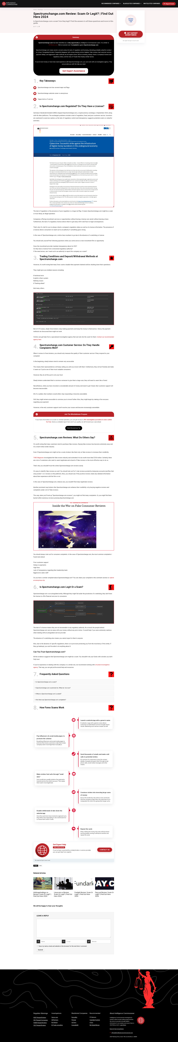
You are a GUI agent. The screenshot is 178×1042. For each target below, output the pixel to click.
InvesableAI (75, 1025)
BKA (40, 865)
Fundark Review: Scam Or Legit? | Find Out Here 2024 (84, 894)
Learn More (123, 1025)
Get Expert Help (59, 844)
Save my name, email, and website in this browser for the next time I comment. (63, 946)
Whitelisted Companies (152, 3)
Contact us (105, 850)
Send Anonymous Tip (73, 428)
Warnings (40, 9)
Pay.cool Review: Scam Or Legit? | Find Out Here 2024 (104, 894)
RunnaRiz (74, 1017)
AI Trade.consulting (57, 1025)
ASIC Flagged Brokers (39, 1017)
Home (35, 9)
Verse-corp (54, 1017)
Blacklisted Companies (131, 3)
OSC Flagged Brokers (39, 1025)
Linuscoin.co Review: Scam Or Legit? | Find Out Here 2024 (63, 894)
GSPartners (54, 1020)
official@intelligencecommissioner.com (122, 1032)
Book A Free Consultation (117, 1029)
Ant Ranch (54, 1022)
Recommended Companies (111, 3)
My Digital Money (95, 1025)
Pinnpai (74, 1020)
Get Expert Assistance (131, 34)
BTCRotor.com (53, 45)
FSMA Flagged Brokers (40, 1022)
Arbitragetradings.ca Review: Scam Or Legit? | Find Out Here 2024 (42, 894)
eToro (91, 1022)
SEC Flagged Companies (40, 1020)
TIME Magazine (38, 458)
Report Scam (170, 4)
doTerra (74, 1022)
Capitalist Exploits (95, 1020)
